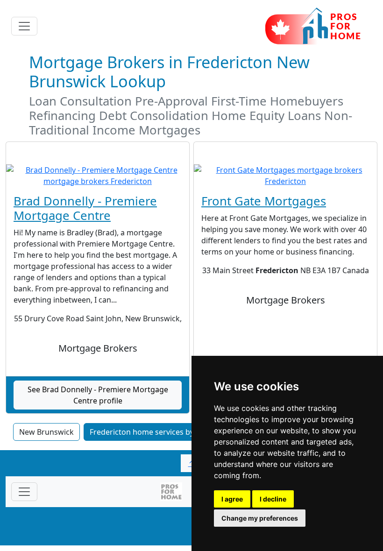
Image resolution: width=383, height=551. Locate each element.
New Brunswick (46, 432)
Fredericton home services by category (158, 432)
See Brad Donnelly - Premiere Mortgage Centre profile (98, 395)
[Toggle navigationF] (24, 491)
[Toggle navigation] (24, 26)
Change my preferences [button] (259, 518)
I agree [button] (232, 499)
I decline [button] (273, 499)
